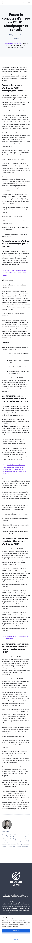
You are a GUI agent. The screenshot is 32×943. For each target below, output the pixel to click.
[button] (23, 2)
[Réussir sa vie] (2, 2)
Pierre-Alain (19, 35)
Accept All (16, 930)
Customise (16, 935)
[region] (16, 929)
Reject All (16, 939)
